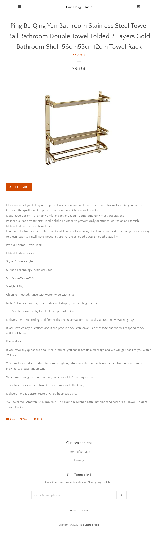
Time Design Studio (89, 525)
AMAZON (79, 55)
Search (73, 510)
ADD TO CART (19, 187)
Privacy (84, 510)
